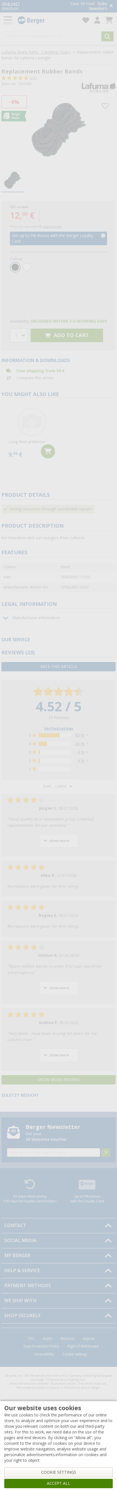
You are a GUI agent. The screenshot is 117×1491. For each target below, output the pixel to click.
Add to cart (70, 335)
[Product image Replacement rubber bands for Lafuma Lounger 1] (58, 130)
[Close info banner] (111, 6)
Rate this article (58, 666)
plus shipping (52, 226)
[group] (12, 180)
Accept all (58, 1483)
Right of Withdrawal (83, 1346)
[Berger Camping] (46, 20)
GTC (31, 1339)
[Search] (107, 36)
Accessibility (44, 1354)
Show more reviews (58, 1079)
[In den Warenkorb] (48, 451)
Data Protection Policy (41, 1346)
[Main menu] (8, 20)
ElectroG (67, 1339)
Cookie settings (74, 1354)
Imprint (89, 1339)
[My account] (97, 20)
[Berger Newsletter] (105, 1152)
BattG (47, 1339)
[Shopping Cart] (109, 20)
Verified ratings (58, 729)
